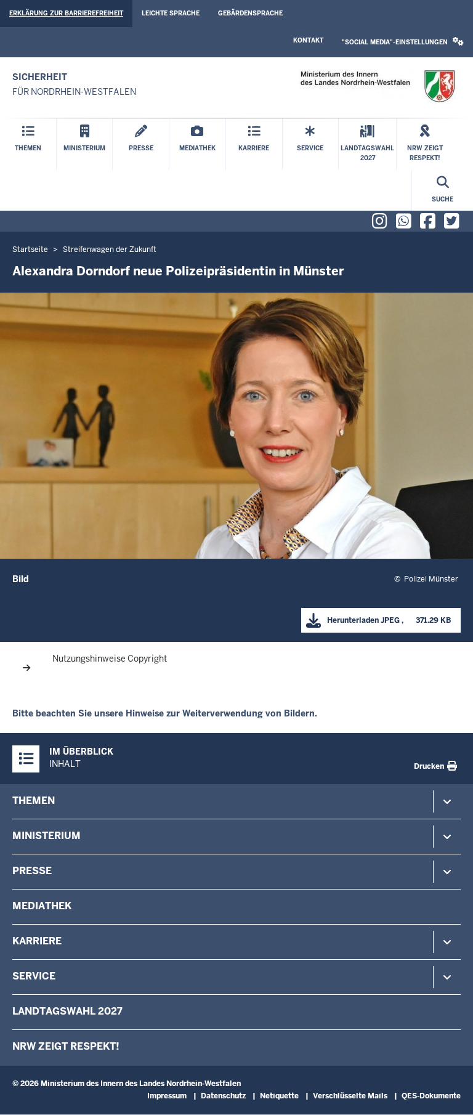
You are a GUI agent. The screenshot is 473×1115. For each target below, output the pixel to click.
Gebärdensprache (250, 13)
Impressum (167, 1096)
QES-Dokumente (431, 1096)
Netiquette (279, 1096)
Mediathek (41, 905)
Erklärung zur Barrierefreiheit (66, 13)
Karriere (37, 941)
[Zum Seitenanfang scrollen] (448, 1092)
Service (33, 976)
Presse (32, 870)
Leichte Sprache (171, 13)
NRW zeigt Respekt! (65, 1046)
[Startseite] (377, 86)
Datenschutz (223, 1096)
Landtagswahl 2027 (67, 1011)
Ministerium (46, 835)
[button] (403, 42)
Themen (33, 800)
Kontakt (308, 40)
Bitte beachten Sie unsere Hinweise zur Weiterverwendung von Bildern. (164, 713)
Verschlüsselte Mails (350, 1096)
